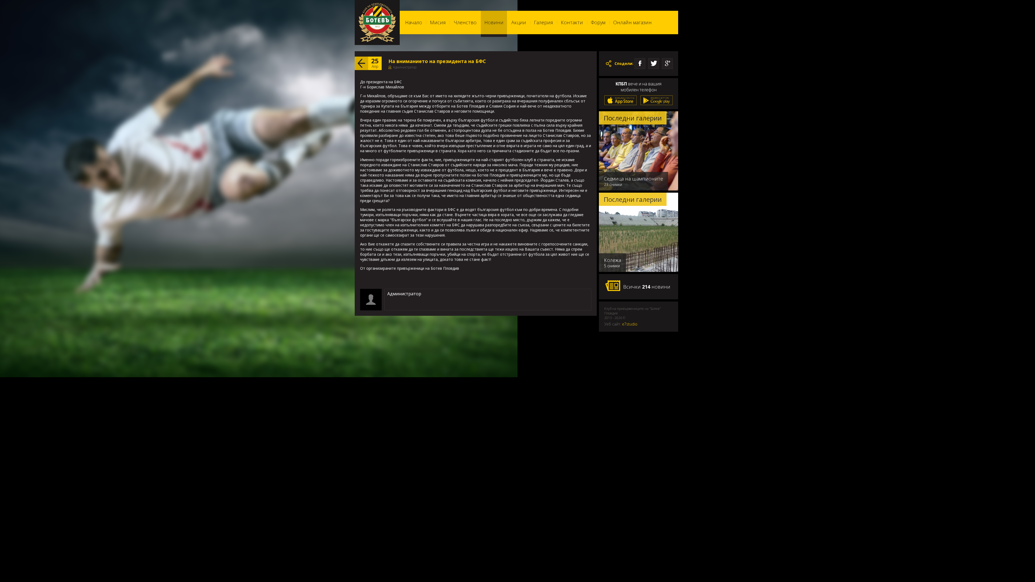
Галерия (543, 22)
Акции (518, 22)
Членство (465, 22)
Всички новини (646, 286)
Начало (413, 22)
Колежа (612, 260)
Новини (493, 22)
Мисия (438, 22)
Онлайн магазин (632, 22)
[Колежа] (638, 270)
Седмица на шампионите (633, 178)
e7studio (629, 324)
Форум (598, 22)
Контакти (572, 22)
